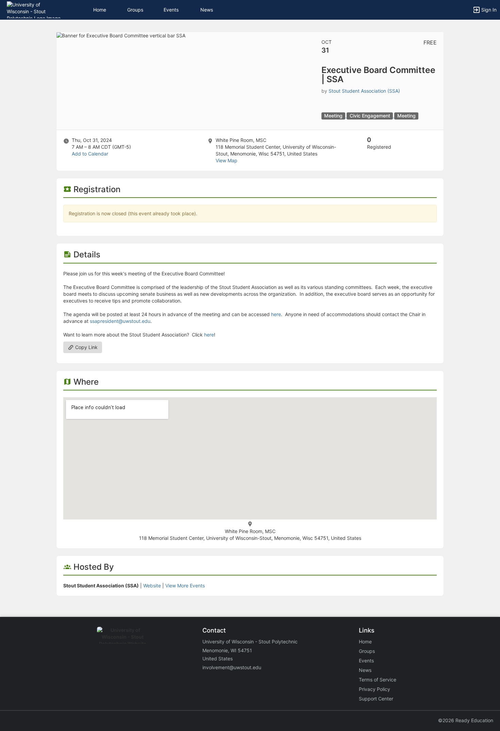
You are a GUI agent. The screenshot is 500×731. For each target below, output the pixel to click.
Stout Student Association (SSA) (364, 91)
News (206, 10)
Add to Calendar (90, 154)
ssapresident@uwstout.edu (120, 321)
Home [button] (99, 10)
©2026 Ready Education (465, 720)
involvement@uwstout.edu (231, 667)
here (276, 314)
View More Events (185, 585)
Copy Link (86, 347)
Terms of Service (377, 679)
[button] (35, 9)
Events (171, 10)
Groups (135, 10)
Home (365, 641)
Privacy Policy (374, 689)
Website (152, 585)
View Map (226, 160)
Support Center (376, 698)
